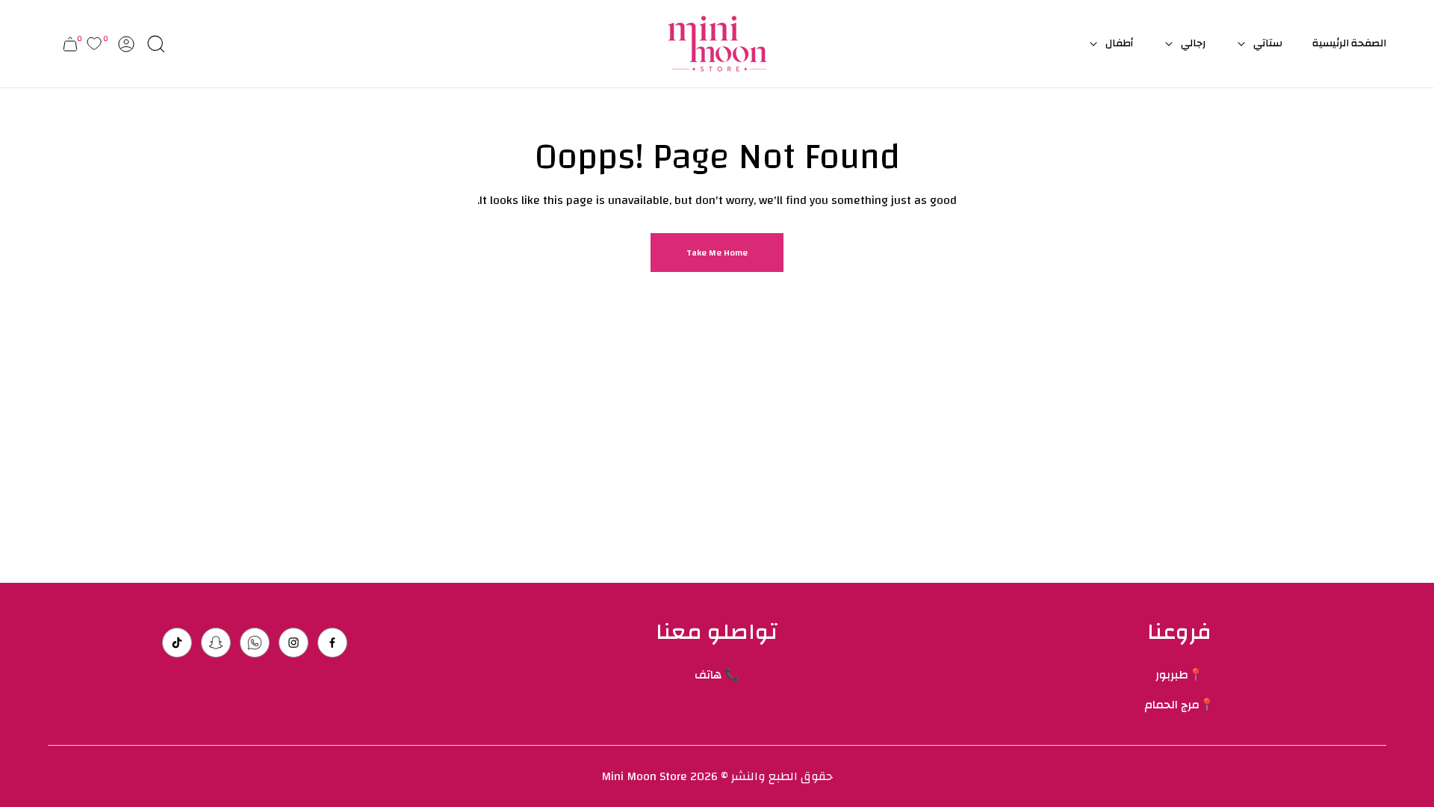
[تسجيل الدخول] (126, 44)
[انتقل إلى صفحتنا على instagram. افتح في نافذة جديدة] (293, 643)
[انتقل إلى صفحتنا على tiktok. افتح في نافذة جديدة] (177, 643)
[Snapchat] (216, 643)
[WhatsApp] (255, 643)
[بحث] (156, 44)
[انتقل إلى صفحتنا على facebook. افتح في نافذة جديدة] (332, 643)
